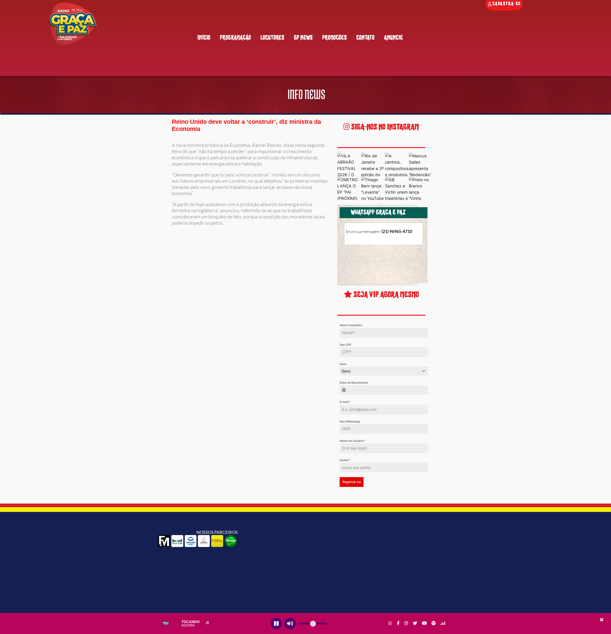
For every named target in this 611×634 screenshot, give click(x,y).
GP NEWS (303, 38)
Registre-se (351, 482)
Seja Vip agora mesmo (385, 295)
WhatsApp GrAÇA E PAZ (378, 213)
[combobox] (384, 371)
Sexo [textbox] (346, 371)
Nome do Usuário (353, 441)
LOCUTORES (272, 38)
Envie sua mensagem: (379, 231)
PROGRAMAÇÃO (235, 38)
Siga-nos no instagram (384, 127)
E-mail (345, 402)
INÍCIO (203, 38)
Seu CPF (345, 344)
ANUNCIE (393, 38)
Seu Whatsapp (350, 421)
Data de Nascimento (354, 382)
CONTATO (365, 38)
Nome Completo (351, 325)
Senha (345, 460)
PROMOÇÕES (334, 38)
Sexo (343, 364)
